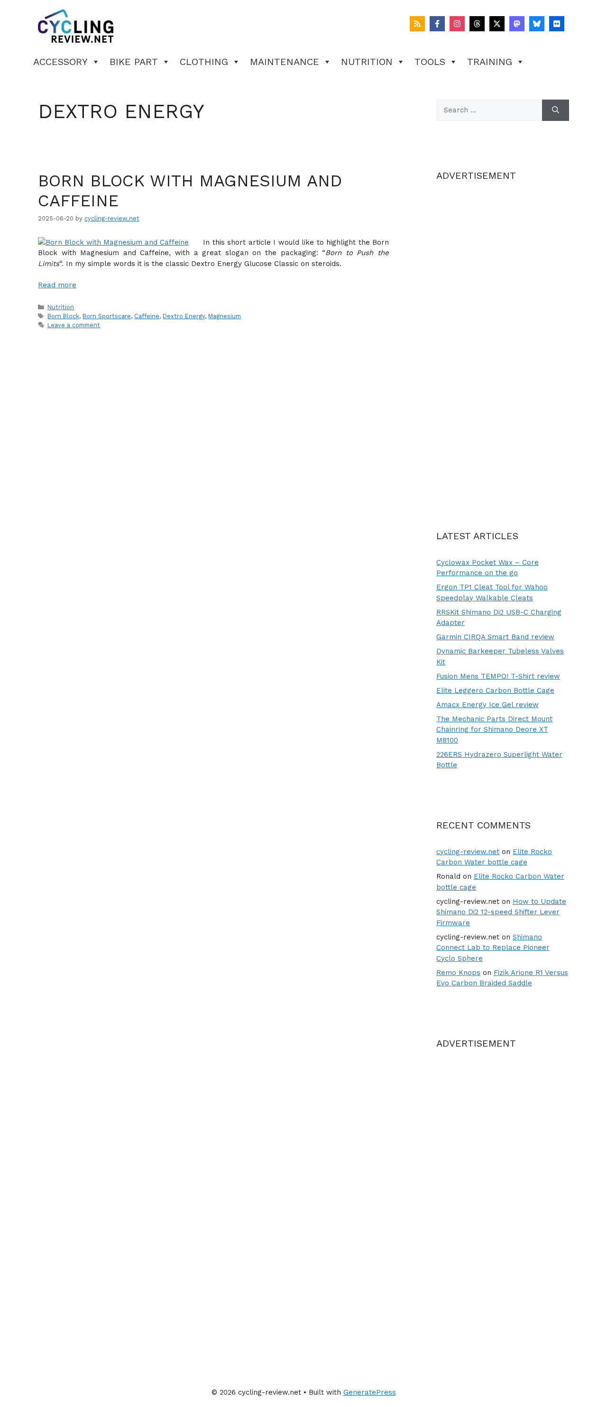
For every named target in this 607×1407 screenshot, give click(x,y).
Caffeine (146, 316)
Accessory (60, 61)
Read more (57, 285)
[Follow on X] (497, 23)
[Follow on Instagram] (457, 23)
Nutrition (367, 61)
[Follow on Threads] (477, 23)
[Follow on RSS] (417, 23)
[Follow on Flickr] (556, 23)
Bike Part (134, 61)
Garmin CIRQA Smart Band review (495, 637)
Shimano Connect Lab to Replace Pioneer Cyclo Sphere (493, 948)
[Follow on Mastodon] (516, 23)
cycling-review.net (467, 851)
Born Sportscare (107, 316)
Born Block (63, 316)
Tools (429, 61)
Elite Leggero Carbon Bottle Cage (495, 690)
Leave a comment (73, 325)
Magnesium (224, 316)
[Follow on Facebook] (437, 23)
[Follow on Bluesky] (536, 23)
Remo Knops (458, 972)
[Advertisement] (502, 339)
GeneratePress (369, 1392)
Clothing (204, 61)
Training (489, 61)
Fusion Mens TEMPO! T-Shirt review (498, 676)
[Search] (555, 110)
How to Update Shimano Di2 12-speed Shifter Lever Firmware (501, 912)
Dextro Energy (184, 316)
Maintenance (284, 61)
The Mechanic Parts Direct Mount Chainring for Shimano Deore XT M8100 (494, 730)
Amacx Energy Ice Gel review (487, 704)
